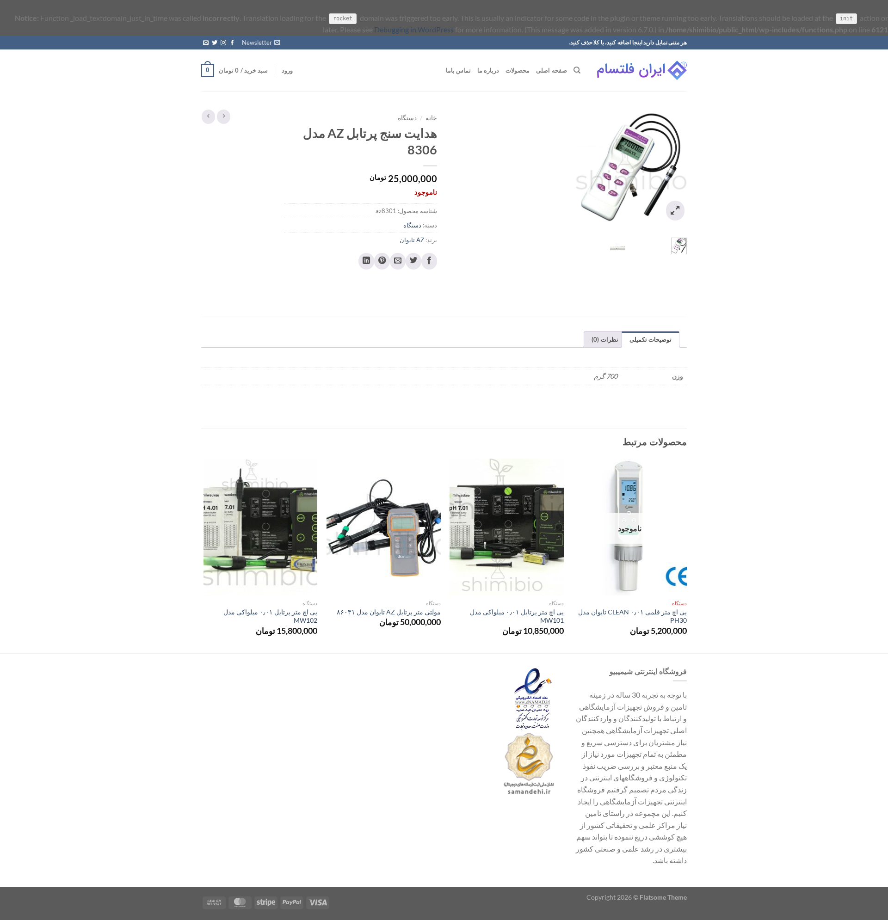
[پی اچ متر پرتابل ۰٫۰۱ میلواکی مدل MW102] (261, 527)
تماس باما (458, 70)
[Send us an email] (206, 43)
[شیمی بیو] (640, 70)
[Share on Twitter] (413, 261)
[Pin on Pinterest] (382, 261)
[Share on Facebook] (429, 261)
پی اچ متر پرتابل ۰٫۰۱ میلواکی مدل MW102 (270, 616)
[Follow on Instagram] (223, 43)
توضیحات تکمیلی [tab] (650, 339)
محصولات (518, 70)
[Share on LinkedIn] (366, 261)
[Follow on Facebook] (232, 43)
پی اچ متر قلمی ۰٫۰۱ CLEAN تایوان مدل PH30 (632, 616)
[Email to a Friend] (398, 261)
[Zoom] (675, 211)
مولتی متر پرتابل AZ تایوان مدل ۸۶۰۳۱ (389, 612)
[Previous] (686, 555)
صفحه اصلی (551, 70)
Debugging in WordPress (414, 29)
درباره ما (488, 70)
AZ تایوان (412, 240)
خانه (431, 118)
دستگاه (407, 118)
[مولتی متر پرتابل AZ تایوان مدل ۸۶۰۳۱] (384, 527)
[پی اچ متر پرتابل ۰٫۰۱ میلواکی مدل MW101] (507, 527)
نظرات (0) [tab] (605, 339)
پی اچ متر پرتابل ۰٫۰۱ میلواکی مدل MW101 (517, 616)
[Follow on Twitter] (214, 43)
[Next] (204, 555)
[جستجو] (577, 70)
